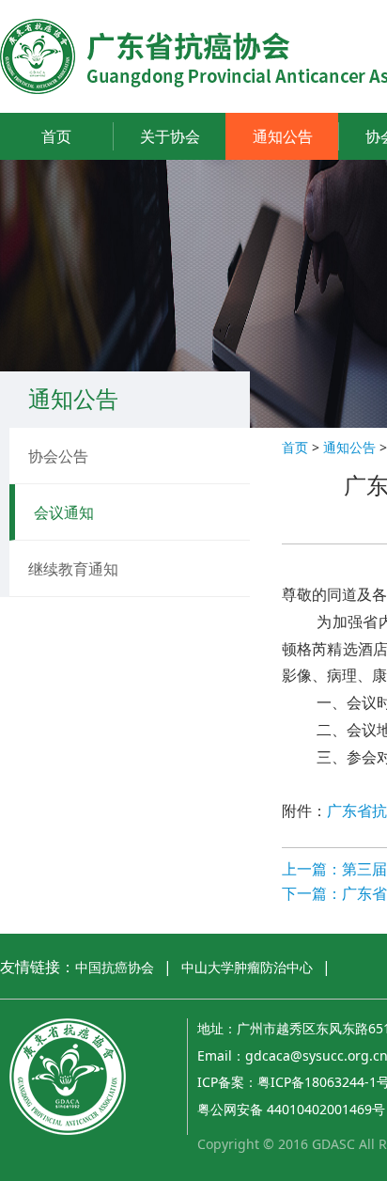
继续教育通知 (73, 569)
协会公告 (58, 456)
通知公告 (283, 136)
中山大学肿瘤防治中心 (247, 967)
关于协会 (170, 136)
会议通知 (64, 512)
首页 (56, 136)
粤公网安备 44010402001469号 (291, 1109)
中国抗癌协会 (114, 967)
